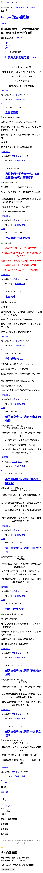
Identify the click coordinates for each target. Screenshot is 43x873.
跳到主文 (4, 23)
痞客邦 (14, 95)
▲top (3, 103)
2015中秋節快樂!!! (15, 609)
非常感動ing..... (14, 358)
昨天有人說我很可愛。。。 (21, 57)
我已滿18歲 (5, 869)
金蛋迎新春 (12, 112)
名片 (7, 48)
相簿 (7, 43)
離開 (12, 869)
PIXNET (10, 840)
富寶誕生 (10, 296)
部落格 (8, 45)
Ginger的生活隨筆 (15, 17)
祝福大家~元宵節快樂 (17, 238)
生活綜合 (18, 38)
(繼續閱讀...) (5, 91)
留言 (19, 95)
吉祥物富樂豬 (20, 99)
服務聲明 (24, 843)
